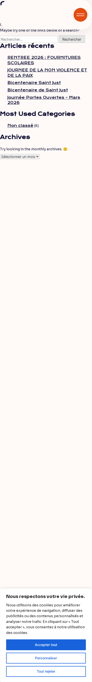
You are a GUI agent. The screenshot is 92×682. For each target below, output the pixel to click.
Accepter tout (46, 645)
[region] (46, 635)
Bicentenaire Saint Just (34, 83)
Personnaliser (46, 658)
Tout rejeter (46, 671)
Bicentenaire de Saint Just (37, 90)
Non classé (20, 125)
